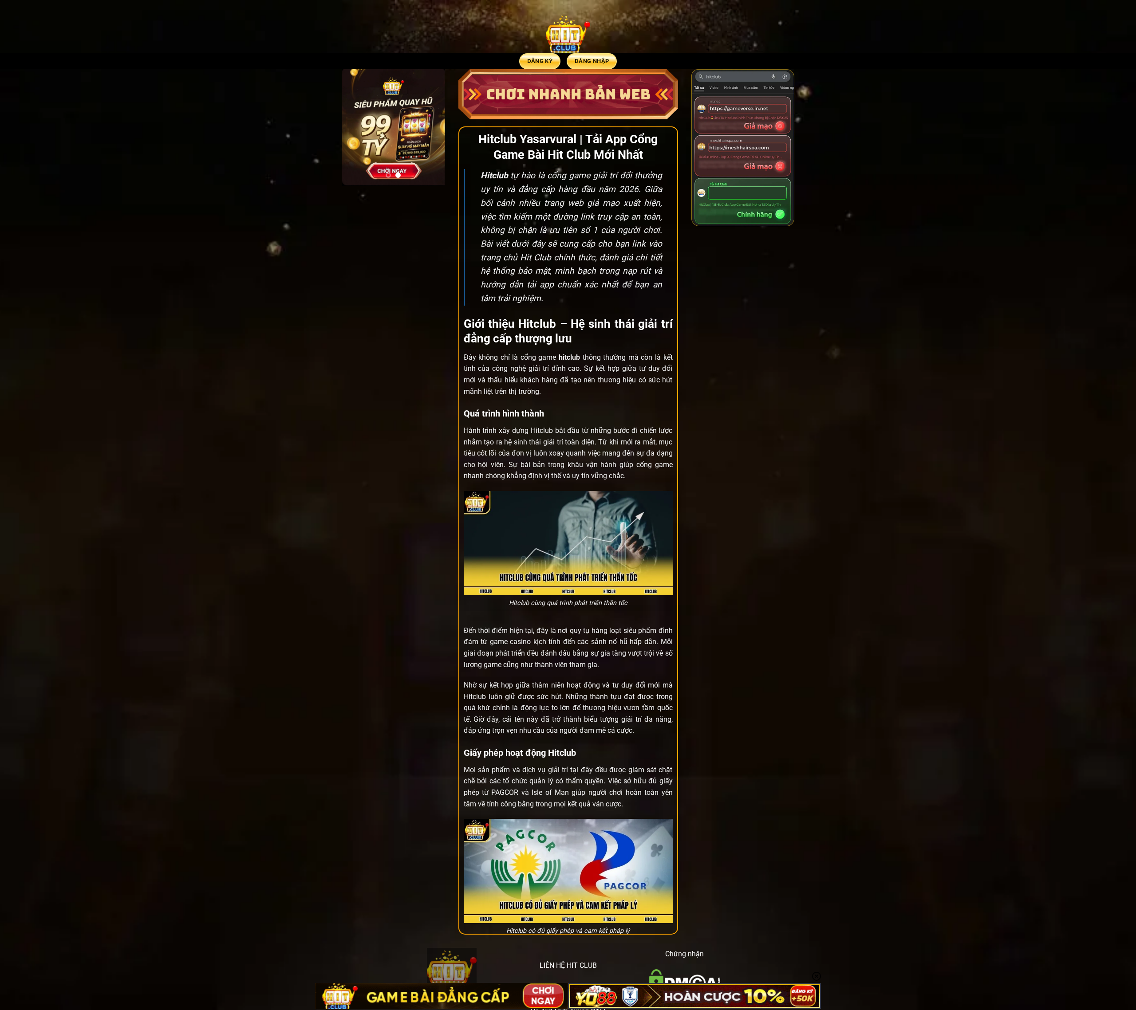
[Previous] (355, 127)
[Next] (432, 127)
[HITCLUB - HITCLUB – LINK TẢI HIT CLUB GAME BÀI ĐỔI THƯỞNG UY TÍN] (568, 33)
